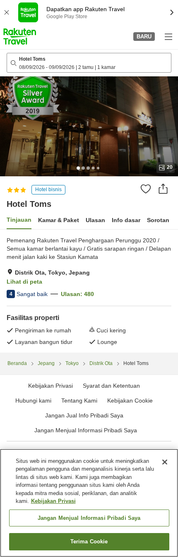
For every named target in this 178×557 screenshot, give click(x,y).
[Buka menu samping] (168, 36)
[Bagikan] (163, 188)
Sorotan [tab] (158, 220)
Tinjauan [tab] (19, 219)
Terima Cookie (89, 541)
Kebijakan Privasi (53, 501)
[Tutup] (165, 462)
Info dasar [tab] (126, 220)
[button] (19, 36)
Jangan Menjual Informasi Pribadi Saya (85, 430)
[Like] (146, 188)
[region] (89, 503)
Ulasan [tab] (95, 220)
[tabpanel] (89, 291)
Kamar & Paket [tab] (58, 220)
